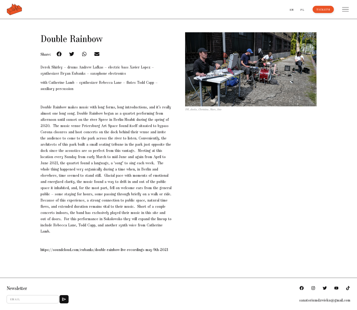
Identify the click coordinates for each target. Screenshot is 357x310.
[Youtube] (336, 288)
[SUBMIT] (64, 299)
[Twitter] (324, 288)
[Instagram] (313, 288)
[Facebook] (301, 288)
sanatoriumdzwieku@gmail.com (324, 299)
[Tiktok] (347, 288)
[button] (345, 9)
